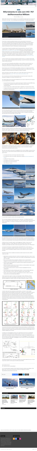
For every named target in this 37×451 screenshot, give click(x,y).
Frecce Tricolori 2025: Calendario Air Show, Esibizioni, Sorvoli (22, 400)
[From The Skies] (18, 2)
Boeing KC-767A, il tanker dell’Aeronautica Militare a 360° (19, 73)
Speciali (18, 9)
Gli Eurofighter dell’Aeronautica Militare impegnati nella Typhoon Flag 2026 (5, 401)
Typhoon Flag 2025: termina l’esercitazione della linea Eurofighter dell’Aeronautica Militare (31, 401)
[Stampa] (28, 374)
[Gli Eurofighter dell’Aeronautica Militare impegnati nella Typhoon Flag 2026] (5, 397)
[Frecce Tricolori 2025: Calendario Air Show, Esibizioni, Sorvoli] (22, 397)
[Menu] (35, 6)
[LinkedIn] (24, 374)
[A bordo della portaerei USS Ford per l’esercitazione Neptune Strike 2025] (14, 397)
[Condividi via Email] (26, 374)
